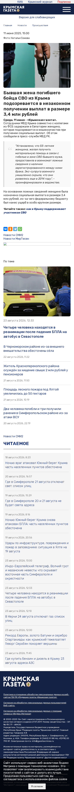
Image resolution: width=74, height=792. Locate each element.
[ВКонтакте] (5, 229)
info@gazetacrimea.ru (43, 741)
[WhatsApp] (20, 229)
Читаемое (16, 443)
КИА (20, 1)
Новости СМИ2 (13, 235)
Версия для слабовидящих (37, 17)
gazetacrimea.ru (29, 749)
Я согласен (37, 786)
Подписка (64, 1)
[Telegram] (15, 229)
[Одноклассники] (10, 229)
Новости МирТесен (16, 238)
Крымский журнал (40, 1)
